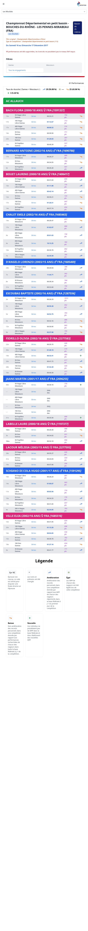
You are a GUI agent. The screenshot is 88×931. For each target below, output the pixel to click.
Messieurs (50, 65)
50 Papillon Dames (19, 144)
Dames (11, 65)
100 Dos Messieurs (19, 412)
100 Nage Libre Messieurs (19, 227)
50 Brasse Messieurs (19, 281)
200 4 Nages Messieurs (19, 255)
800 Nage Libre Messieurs (19, 243)
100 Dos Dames (18, 139)
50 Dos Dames (17, 133)
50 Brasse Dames (18, 372)
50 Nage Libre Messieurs (20, 156)
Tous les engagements (17, 70)
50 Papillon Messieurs (19, 168)
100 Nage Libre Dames (20, 122)
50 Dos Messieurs (19, 162)
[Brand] (81, 4)
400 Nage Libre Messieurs (19, 235)
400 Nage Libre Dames (20, 127)
